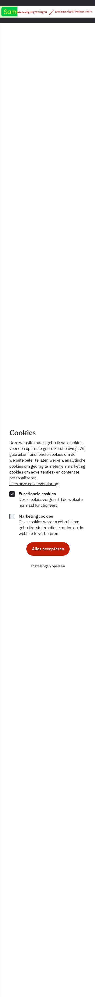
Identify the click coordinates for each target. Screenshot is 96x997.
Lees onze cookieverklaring (33, 483)
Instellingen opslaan (48, 566)
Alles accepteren (48, 549)
